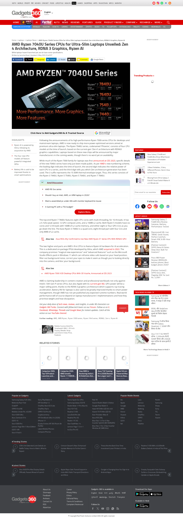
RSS (44, 505)
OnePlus (141, 415)
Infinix (123, 418)
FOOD (52, 3)
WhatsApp (53, 310)
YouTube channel (59, 313)
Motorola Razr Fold (19, 403)
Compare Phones (44, 432)
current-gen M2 (97, 283)
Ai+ (122, 400)
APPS (95, 3)
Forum (93, 307)
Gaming (65, 27)
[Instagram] (155, 206)
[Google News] (168, 206)
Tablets (136, 27)
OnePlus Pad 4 (43, 409)
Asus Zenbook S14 (19, 418)
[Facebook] (137, 206)
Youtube (102, 508)
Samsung (158, 403)
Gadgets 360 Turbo (47, 307)
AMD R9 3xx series (53, 189)
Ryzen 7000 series (75, 318)
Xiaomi (157, 418)
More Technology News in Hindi (156, 349)
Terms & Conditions (75, 502)
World (20, 3)
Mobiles (36, 27)
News (65, 22)
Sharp (157, 406)
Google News (75, 310)
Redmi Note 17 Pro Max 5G (77, 406)
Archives (46, 499)
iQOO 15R (15, 430)
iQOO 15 (15, 421)
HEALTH (68, 3)
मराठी (123, 493)
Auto (57, 22)
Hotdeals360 (124, 27)
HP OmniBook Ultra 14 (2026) (49, 418)
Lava (139, 400)
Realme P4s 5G (73, 418)
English (94, 493)
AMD (55, 318)
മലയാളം (103, 497)
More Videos (163, 285)
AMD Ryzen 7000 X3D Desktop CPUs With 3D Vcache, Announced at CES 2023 (78, 273)
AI (37, 22)
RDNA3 (101, 318)
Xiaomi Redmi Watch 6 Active (103, 403)
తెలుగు (117, 493)
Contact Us (47, 502)
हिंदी (32, 3)
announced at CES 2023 (104, 160)
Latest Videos (141, 216)
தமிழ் (111, 493)
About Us (46, 490)
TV (103, 27)
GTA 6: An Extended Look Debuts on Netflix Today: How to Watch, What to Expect (32, 448)
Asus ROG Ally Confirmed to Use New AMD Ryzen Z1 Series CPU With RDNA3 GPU (91, 239)
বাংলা (105, 493)
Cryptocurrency (43, 415)
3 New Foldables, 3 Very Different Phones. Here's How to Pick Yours (159, 170)
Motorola (141, 406)
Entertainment (77, 27)
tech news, (63, 304)
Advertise (47, 508)
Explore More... (84, 212)
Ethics (69, 496)
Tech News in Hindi (143, 292)
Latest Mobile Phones (46, 429)
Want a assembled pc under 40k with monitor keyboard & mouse (73, 201)
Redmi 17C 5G (72, 421)
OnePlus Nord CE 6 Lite (46, 406)
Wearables (155, 27)
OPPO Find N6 (17, 409)
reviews (71, 304)
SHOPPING (88, 3)
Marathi (118, 3)
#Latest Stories (18, 466)
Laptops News (31, 40)
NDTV (14, 3)
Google (123, 406)
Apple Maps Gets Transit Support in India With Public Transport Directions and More (75, 472)
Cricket (45, 3)
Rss (117, 508)
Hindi (100, 493)
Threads (62, 310)
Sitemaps (47, 493)
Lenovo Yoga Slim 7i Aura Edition (24, 427)
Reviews (75, 22)
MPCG (111, 3)
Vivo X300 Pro (17, 424)
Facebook (43, 310)
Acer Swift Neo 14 (74, 424)
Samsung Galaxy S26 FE (76, 403)
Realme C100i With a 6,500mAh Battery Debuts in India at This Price (154, 447)
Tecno (157, 415)
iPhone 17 (42, 421)
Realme (141, 424)
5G (164, 27)
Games (80, 3)
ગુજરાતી (94, 497)
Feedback (46, 496)
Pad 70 (94, 400)
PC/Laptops (112, 27)
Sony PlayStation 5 (45, 400)
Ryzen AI (114, 318)
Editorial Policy (72, 499)
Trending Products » (144, 76)
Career (69, 490)
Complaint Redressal (75, 505)
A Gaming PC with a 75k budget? (59, 207)
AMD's (103, 163)
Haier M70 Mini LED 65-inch (102, 409)
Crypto (89, 27)
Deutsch (112, 497)
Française (121, 497)
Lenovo (141, 403)
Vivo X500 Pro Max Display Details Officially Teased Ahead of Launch (32, 471)
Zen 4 (107, 318)
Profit (27, 3)
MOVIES (38, 3)
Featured (139, 150)
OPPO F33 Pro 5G (44, 412)
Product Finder (113, 22)
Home (16, 22)
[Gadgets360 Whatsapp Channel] (162, 206)
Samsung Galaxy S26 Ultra (21, 400)
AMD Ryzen (62, 318)
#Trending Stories (19, 442)
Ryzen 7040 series (90, 318)
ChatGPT (15, 406)
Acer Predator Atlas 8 (100, 415)
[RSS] (169, 3)
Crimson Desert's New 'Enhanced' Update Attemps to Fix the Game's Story (73, 448)
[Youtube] (149, 206)
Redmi (157, 400)
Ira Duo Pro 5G (72, 430)
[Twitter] (143, 206)
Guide (98, 22)
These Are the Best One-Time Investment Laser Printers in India (113, 447)
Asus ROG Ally (97, 418)
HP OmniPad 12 (44, 403)
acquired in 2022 (112, 249)
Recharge (145, 22)
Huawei (123, 415)
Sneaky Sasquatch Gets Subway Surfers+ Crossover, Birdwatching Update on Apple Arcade (153, 472)
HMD (122, 409)
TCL (156, 412)
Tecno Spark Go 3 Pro (75, 400)
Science (145, 27)
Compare (131, 22)
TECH (74, 3)
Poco (140, 421)
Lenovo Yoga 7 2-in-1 (75, 427)
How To (55, 27)
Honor (123, 412)
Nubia (140, 412)
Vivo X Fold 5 (16, 433)
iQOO (123, 421)
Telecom (46, 27)
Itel (122, 424)
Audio (97, 27)
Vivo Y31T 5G (72, 409)
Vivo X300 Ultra (17, 415)
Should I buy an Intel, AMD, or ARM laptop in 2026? (67, 195)
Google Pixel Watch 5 (100, 406)
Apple (123, 403)
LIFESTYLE (59, 3)
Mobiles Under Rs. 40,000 (21, 412)
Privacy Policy (72, 493)
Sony (157, 409)
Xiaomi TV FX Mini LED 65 (101, 412)
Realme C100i (72, 412)
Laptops (21, 40)
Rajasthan (103, 3)
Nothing (141, 409)
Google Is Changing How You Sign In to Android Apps (115, 471)
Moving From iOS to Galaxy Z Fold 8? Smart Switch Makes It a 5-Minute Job (159, 180)
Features (87, 22)
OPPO (140, 418)
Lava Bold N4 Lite (73, 415)
